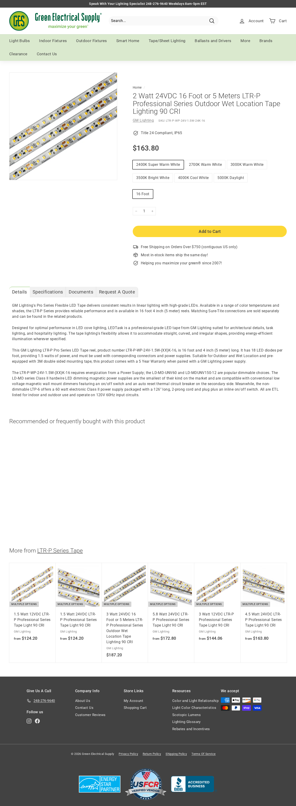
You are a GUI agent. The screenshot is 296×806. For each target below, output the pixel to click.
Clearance (18, 54)
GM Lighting (143, 120)
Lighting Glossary (186, 722)
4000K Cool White (193, 178)
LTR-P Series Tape (60, 550)
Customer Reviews (90, 715)
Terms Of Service (203, 754)
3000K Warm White (247, 164)
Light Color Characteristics (194, 708)
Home (137, 87)
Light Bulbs (19, 40)
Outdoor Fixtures (91, 40)
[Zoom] (63, 126)
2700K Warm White (205, 164)
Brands (265, 40)
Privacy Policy (128, 754)
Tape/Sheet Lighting (167, 40)
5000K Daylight (230, 178)
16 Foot (142, 194)
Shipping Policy (176, 754)
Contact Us (47, 54)
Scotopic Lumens (186, 715)
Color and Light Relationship (195, 701)
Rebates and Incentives (191, 729)
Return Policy (152, 754)
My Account (133, 701)
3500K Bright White (152, 178)
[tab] (19, 292)
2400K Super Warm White (158, 164)
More (245, 40)
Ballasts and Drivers (213, 40)
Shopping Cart (135, 708)
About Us (82, 701)
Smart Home (127, 40)
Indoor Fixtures (53, 40)
